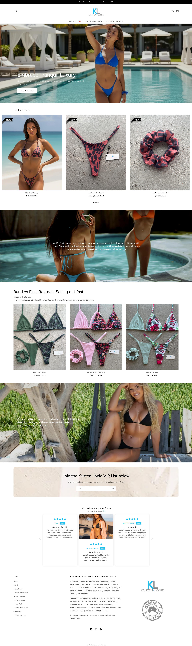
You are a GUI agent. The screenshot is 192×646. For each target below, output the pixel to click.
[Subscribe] (113, 488)
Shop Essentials (27, 91)
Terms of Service (19, 596)
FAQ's (16, 581)
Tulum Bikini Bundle (152, 372)
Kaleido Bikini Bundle (39, 372)
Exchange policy (19, 600)
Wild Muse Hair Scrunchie (160, 193)
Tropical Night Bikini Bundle (96, 372)
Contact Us (17, 611)
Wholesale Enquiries (21, 593)
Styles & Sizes (18, 589)
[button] (16, 10)
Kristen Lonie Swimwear (98, 645)
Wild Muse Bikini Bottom (96, 193)
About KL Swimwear (21, 608)
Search (16, 585)
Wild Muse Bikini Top (31, 193)
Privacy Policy (18, 604)
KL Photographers (20, 615)
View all (96, 202)
